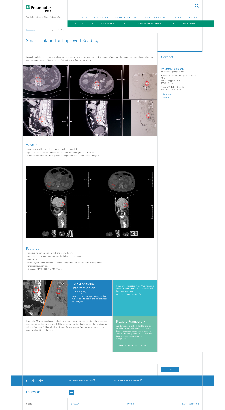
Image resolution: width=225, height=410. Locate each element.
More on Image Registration (132, 346)
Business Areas (108, 23)
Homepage (30, 30)
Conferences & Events (126, 17)
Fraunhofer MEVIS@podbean (128, 380)
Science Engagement (155, 17)
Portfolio (80, 23)
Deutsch (193, 17)
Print (170, 370)
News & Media (101, 17)
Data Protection (190, 404)
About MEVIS (189, 23)
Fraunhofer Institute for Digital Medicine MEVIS (43, 17)
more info (167, 97)
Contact (177, 17)
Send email (167, 94)
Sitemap (75, 404)
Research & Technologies (148, 23)
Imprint (130, 404)
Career (83, 17)
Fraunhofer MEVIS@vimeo (82, 380)
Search (196, 6)
